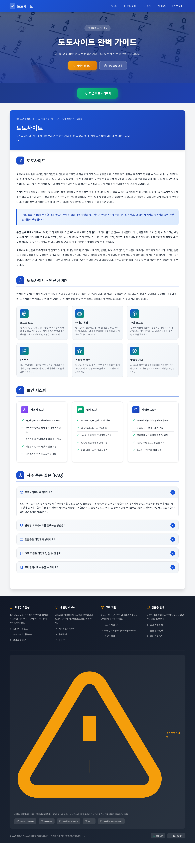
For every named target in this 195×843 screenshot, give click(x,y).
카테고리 (131, 6)
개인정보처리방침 (67, 628)
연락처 (179, 6)
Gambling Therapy (70, 821)
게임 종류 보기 (115, 65)
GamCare (48, 821)
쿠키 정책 (63, 634)
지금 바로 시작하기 (100, 93)
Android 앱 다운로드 (22, 634)
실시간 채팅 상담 (111, 624)
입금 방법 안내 (156, 624)
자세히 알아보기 (84, 65)
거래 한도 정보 (156, 635)
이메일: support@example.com (120, 630)
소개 (148, 6)
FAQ (163, 6)
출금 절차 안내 (156, 630)
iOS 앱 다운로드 (20, 628)
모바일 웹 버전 (19, 639)
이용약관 (63, 639)
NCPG (90, 821)
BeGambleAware (27, 821)
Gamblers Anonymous (112, 821)
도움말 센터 (109, 635)
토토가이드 (25, 6)
